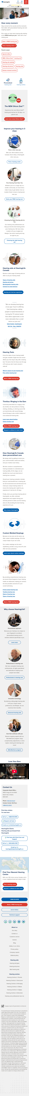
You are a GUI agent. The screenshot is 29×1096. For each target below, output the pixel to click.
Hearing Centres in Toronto (14, 977)
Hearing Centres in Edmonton (14, 993)
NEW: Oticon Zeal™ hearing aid (11, 58)
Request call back (9, 821)
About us (14, 927)
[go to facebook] (10, 922)
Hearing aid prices (7, 66)
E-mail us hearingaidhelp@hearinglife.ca (14, 848)
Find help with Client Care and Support (15, 838)
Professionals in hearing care (14, 677)
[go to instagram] (19, 922)
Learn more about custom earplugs (14, 553)
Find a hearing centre (14, 162)
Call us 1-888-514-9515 (9, 817)
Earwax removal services (9, 70)
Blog (14, 943)
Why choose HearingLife (11, 510)
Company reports (14, 952)
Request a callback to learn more (13, 430)
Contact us (14, 933)
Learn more (14, 642)
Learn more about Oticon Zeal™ (14, 119)
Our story (14, 930)
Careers (14, 940)
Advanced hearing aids (14, 713)
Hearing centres (14, 974)
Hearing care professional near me (14, 996)
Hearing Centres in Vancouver (14, 980)
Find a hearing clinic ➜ (9, 46)
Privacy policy (14, 949)
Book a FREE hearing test (9, 41)
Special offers (6, 54)
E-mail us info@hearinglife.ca (11, 825)
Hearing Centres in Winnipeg (14, 983)
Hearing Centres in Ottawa (14, 986)
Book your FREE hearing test (14, 199)
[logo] (5, 2)
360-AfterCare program (14, 750)
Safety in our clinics (14, 946)
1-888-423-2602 (7, 805)
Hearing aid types (14, 963)
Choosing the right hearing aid (14, 241)
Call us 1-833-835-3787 (10, 843)
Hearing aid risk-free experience (13, 292)
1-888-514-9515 (14, 899)
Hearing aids (19, 66)
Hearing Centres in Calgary (14, 990)
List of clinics (14, 910)
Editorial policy (15, 955)
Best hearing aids (14, 969)
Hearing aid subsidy (8, 62)
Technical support (14, 915)
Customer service (14, 936)
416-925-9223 (11, 801)
